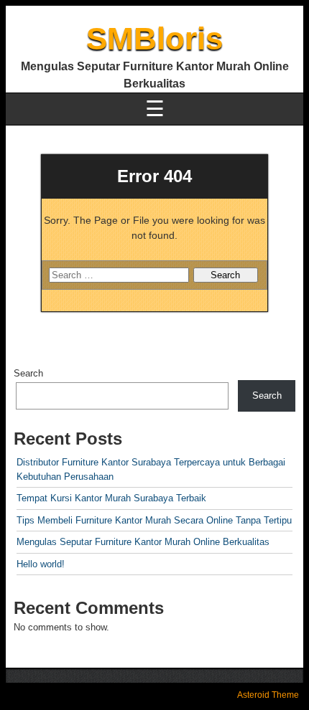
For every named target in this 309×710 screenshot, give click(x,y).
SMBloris (154, 38)
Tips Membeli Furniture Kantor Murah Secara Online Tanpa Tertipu (154, 520)
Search (28, 373)
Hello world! (41, 564)
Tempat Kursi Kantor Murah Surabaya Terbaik (111, 498)
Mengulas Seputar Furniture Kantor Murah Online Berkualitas (143, 541)
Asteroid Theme (268, 695)
